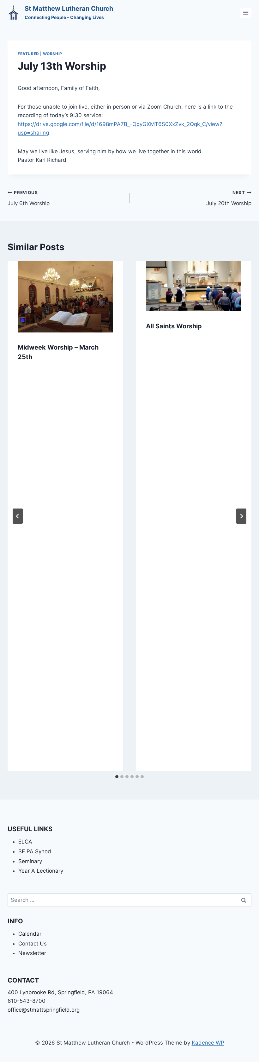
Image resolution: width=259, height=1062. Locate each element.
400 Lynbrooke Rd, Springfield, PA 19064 (60, 992)
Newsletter (32, 953)
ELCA (25, 841)
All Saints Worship (174, 326)
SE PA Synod (34, 851)
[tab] (116, 776)
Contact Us (32, 943)
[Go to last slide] (18, 516)
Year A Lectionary (40, 871)
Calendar (29, 934)
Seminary (30, 861)
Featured (28, 53)
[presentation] (65, 296)
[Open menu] (245, 12)
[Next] (241, 516)
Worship (52, 53)
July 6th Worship (29, 198)
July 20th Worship (228, 198)
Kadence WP (208, 1043)
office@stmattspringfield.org (44, 1010)
